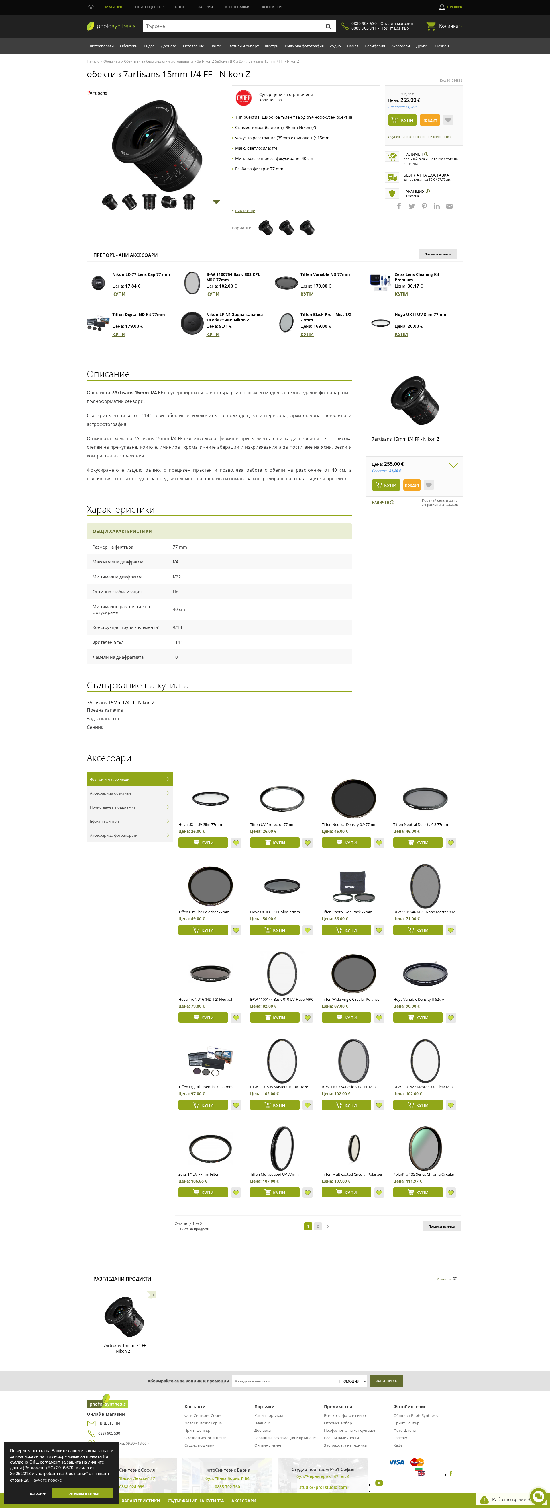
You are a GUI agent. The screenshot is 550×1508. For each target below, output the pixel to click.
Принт (149, 6)
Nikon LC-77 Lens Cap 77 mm (141, 274)
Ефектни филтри (104, 821)
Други (421, 45)
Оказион (441, 45)
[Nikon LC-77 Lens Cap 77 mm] (98, 283)
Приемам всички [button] (82, 1493)
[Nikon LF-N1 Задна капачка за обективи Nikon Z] (192, 323)
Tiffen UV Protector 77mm (272, 824)
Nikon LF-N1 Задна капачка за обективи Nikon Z (234, 317)
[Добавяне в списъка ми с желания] (448, 120)
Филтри (271, 45)
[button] (399, 209)
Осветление (193, 45)
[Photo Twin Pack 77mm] (354, 886)
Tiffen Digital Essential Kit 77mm (205, 1086)
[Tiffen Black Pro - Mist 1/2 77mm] (286, 323)
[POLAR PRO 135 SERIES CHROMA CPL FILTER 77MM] (425, 1148)
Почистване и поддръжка (112, 807)
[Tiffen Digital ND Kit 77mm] (98, 323)
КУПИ (118, 294)
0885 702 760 (227, 1486)
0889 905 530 (109, 1433)
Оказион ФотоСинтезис (205, 1437)
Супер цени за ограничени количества (420, 136)
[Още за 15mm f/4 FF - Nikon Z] (124, 1317)
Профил (455, 6)
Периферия (375, 45)
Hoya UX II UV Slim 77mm (420, 314)
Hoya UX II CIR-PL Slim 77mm (275, 911)
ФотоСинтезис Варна (203, 1422)
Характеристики (141, 1500)
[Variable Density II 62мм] (425, 973)
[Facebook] (451, 1474)
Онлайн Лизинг (268, 1445)
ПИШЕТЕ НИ (109, 1423)
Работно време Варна (516, 1499)
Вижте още (245, 210)
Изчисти (444, 1279)
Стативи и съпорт (243, 45)
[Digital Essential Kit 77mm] (210, 1061)
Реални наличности (341, 1437)
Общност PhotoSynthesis (416, 1415)
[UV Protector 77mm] (282, 799)
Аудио (335, 45)
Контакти (272, 6)
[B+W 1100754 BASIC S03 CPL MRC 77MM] (354, 1061)
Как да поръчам (268, 1415)
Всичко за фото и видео (345, 1415)
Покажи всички (438, 254)
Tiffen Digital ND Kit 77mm (138, 314)
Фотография (237, 6)
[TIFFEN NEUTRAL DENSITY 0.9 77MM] (354, 799)
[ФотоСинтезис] (111, 26)
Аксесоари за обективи (110, 793)
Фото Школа (405, 1430)
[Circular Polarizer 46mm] (210, 886)
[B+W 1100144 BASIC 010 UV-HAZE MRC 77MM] (282, 973)
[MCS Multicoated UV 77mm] (282, 1148)
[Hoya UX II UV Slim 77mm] (380, 323)
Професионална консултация (350, 1430)
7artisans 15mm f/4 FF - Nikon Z (405, 439)
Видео (149, 45)
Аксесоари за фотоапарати (114, 835)
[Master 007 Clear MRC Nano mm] (425, 1061)
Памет (352, 45)
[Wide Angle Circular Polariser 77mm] (354, 973)
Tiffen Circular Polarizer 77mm (203, 911)
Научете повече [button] (46, 1480)
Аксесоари (400, 45)
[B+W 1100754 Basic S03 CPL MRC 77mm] (192, 283)
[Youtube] (378, 1485)
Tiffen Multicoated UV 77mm (274, 1174)
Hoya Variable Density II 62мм (419, 999)
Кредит (430, 120)
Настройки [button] (36, 1493)
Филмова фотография (304, 45)
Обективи (129, 45)
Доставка (262, 1430)
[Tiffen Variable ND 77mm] (286, 283)
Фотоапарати (102, 45)
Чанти (215, 45)
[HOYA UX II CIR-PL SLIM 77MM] (282, 886)
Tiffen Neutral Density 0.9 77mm (349, 824)
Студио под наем (199, 1445)
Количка (448, 26)
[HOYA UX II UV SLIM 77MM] (210, 799)
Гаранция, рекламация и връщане (285, 1437)
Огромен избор (338, 1422)
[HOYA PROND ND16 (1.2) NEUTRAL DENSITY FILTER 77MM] (210, 973)
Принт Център (197, 1430)
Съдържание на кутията (196, 1500)
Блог (180, 6)
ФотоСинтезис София (203, 1415)
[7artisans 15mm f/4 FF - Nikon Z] (414, 400)
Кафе (398, 1445)
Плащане (262, 1422)
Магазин (114, 6)
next (328, 1226)
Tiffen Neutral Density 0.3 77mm (420, 824)
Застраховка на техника (345, 1445)
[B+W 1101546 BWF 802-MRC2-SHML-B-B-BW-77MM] (425, 886)
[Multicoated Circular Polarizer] (354, 1148)
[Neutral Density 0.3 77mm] (425, 799)
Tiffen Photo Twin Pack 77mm (347, 911)
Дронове (169, 45)
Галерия (204, 6)
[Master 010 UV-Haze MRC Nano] (282, 1061)
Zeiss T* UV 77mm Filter (198, 1174)
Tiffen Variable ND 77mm (325, 274)
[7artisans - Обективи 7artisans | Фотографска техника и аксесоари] (97, 92)
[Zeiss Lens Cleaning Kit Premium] (380, 283)
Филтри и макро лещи (109, 779)
